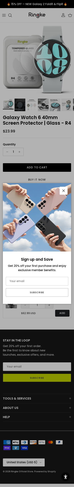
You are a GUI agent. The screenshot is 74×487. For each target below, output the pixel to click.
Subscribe (37, 292)
